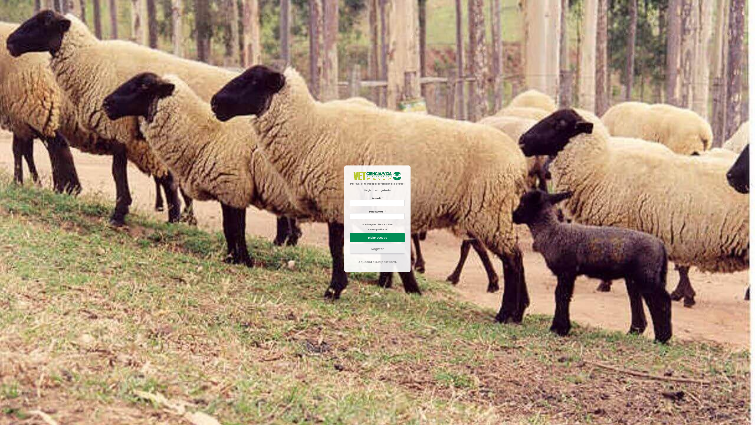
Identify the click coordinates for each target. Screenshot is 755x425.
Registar (377, 242)
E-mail (377, 192)
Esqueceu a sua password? (377, 255)
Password (377, 205)
